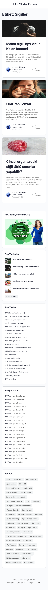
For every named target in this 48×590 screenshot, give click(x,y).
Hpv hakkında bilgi (12, 519)
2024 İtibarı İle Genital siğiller (15, 368)
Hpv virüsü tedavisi (13, 540)
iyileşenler (9, 549)
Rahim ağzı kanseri (12, 554)
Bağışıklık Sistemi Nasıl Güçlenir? (16, 337)
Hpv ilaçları (10, 523)
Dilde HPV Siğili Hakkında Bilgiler (16, 341)
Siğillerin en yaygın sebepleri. (23, 274)
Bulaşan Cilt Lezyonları (12, 358)
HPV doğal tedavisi (24, 514)
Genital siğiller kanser (12, 344)
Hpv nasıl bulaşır (22, 523)
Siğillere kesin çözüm (13, 562)
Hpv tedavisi (10, 527)
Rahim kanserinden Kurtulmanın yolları (18, 365)
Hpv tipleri (21, 527)
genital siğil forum (12, 492)
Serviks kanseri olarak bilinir (14, 330)
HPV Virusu (27, 532)
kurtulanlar (19, 549)
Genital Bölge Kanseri (12, 375)
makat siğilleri (31, 549)
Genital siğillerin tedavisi (14, 501)
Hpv (27, 501)
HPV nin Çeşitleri (10, 379)
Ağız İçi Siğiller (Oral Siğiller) (23, 281)
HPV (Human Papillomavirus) (23, 259)
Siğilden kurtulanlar (12, 558)
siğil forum (26, 558)
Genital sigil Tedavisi (13, 488)
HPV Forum (8, 396)
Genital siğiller (26, 492)
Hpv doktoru (10, 514)
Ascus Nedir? (18, 479)
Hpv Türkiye (32, 527)
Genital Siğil (27, 488)
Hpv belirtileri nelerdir (23, 506)
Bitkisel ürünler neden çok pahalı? (16, 351)
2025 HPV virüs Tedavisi (13, 362)
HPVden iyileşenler (12, 510)
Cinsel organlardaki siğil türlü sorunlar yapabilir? (21, 166)
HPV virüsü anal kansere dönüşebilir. (26, 288)
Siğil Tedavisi (28, 562)
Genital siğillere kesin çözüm (16, 497)
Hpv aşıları (35, 501)
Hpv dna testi (27, 510)
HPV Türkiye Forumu (25, 4)
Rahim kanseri (27, 554)
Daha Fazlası (11, 296)
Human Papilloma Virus (27, 545)
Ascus (8, 479)
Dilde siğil (22, 484)
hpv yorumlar (27, 540)
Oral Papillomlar (18, 104)
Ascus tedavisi (31, 479)
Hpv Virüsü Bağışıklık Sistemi (16, 536)
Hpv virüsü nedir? (36, 536)
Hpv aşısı (9, 506)
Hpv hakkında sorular (29, 519)
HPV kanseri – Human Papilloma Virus (18, 348)
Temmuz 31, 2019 (18, 197)
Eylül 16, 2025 (17, 72)
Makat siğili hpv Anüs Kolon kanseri (26, 267)
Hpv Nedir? (36, 523)
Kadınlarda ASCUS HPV (13, 334)
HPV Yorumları (11, 545)
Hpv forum (38, 514)
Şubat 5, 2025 (17, 129)
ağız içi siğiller (11, 484)
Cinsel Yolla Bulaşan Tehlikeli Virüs (16, 372)
